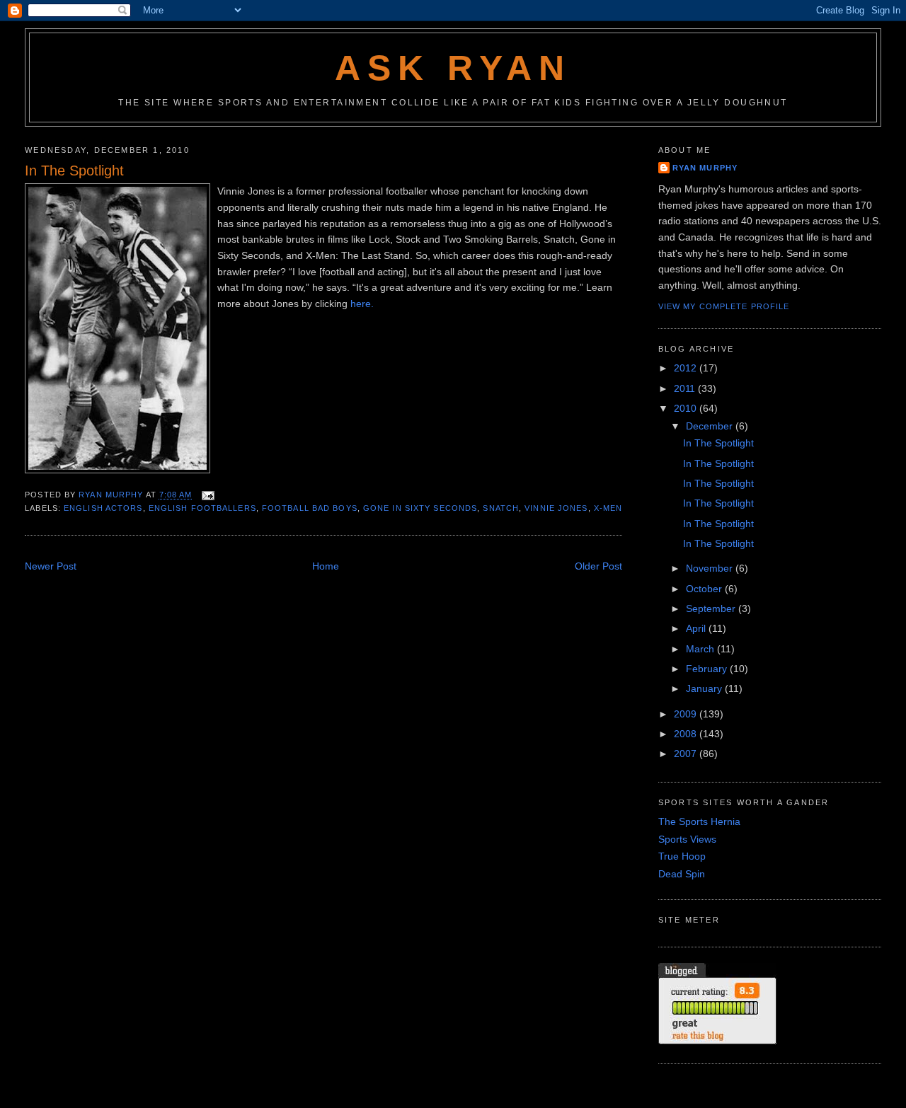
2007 (686, 753)
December (710, 426)
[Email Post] (208, 494)
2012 (686, 368)
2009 (686, 714)
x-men (608, 508)
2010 (686, 408)
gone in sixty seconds (420, 508)
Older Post (598, 566)
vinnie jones (555, 508)
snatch (501, 508)
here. (362, 303)
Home (325, 566)
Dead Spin (681, 873)
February (708, 668)
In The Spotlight (718, 443)
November (710, 568)
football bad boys (309, 508)
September (712, 608)
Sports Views (687, 839)
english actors (103, 508)
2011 (686, 388)
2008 (686, 733)
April (697, 628)
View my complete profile (724, 306)
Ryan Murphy (705, 167)
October (705, 588)
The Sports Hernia (699, 821)
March (701, 648)
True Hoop (682, 856)
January (705, 688)
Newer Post (50, 566)
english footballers (202, 508)
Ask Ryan (452, 68)
